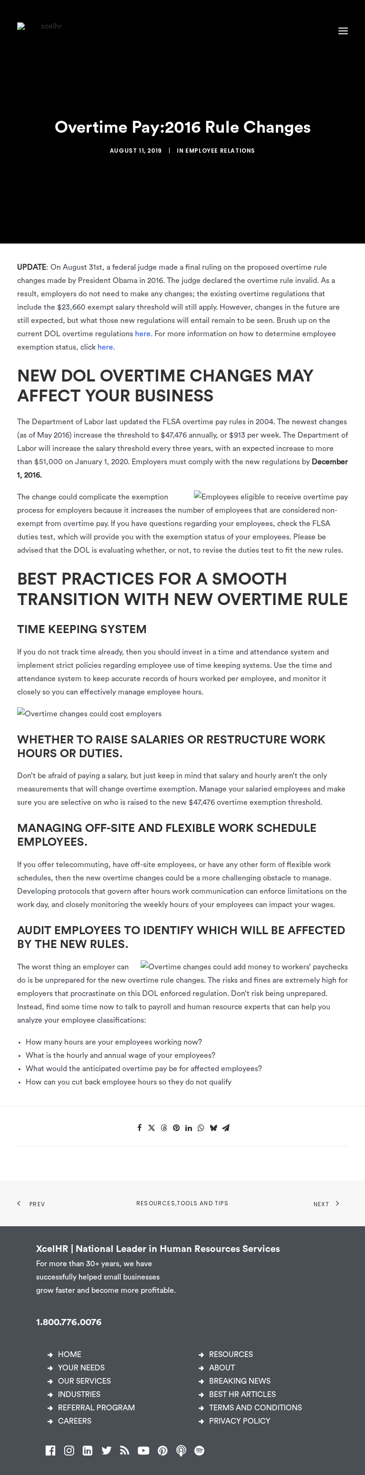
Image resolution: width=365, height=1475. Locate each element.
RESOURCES (231, 1354)
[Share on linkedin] (188, 1127)
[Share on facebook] (139, 1127)
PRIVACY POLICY (239, 1421)
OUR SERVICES (84, 1381)
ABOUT (222, 1368)
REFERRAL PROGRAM (96, 1408)
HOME (69, 1354)
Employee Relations (220, 151)
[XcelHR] (47, 30)
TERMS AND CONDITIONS (255, 1408)
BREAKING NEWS (239, 1381)
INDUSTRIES (79, 1394)
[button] (343, 31)
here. (144, 334)
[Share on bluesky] (213, 1127)
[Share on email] (225, 1127)
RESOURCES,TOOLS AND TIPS (182, 1203)
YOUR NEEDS (81, 1368)
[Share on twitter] (151, 1127)
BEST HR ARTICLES (242, 1394)
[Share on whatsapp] (201, 1127)
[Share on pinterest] (176, 1127)
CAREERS (74, 1421)
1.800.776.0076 (69, 1322)
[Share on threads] (164, 1127)
